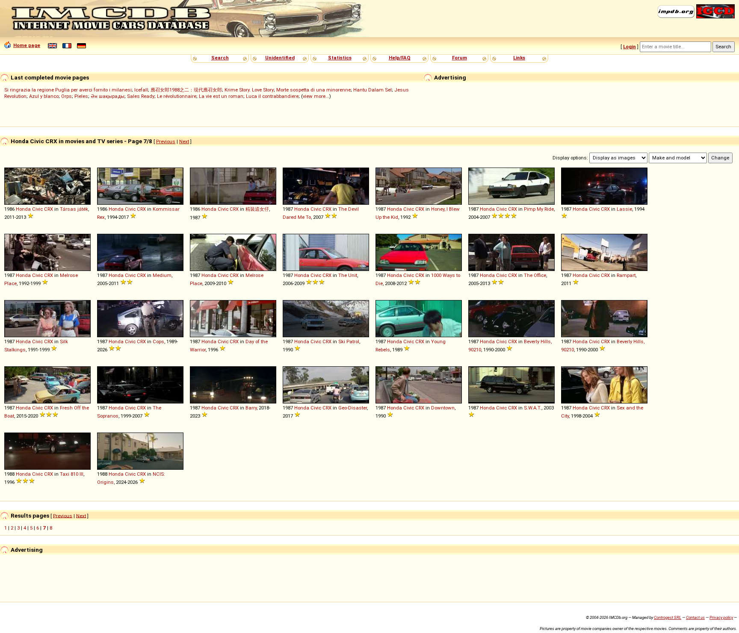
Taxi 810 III (71, 474)
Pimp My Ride (539, 209)
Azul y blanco (44, 96)
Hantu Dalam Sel (372, 90)
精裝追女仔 (257, 209)
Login (629, 47)
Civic (37, 209)
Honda (23, 209)
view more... (316, 96)
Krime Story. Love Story (249, 90)
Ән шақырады (107, 96)
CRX (48, 209)
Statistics (340, 58)
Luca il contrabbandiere (272, 96)
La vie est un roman (221, 96)
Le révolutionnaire (176, 96)
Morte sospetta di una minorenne (313, 90)
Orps (66, 96)
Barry (251, 408)
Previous (165, 141)
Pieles (81, 96)
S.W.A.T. (532, 408)
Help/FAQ (400, 58)
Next (184, 141)
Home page (26, 45)
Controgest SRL (667, 617)
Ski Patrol (348, 341)
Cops (158, 341)
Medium (162, 275)
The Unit (347, 275)
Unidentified (280, 58)
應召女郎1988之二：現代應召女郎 (186, 90)
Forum (459, 58)
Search (220, 58)
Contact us (695, 617)
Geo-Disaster (352, 408)
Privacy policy (721, 617)
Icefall (141, 90)
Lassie (624, 209)
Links (519, 58)
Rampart (626, 275)
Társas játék (74, 209)
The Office (535, 275)
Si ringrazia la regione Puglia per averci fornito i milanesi (68, 90)
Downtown (443, 408)
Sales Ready (140, 96)
